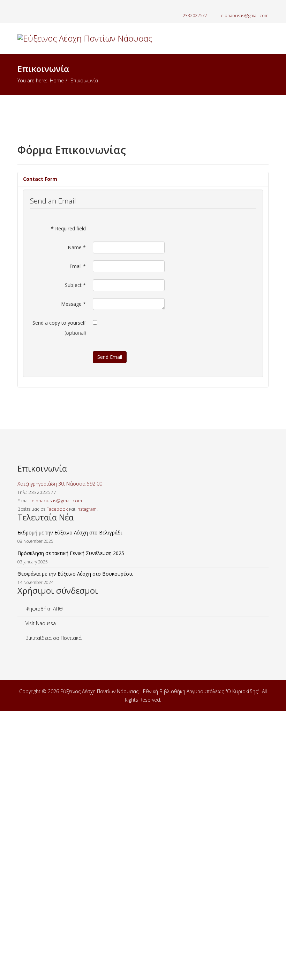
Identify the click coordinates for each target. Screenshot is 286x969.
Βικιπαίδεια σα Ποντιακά (53, 638)
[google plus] (29, 6)
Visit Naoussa (40, 623)
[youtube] (37, 6)
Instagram (86, 509)
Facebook (57, 509)
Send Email (109, 357)
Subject (75, 285)
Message (73, 304)
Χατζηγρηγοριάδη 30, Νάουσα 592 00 (59, 483)
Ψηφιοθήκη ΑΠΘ (43, 608)
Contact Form (40, 179)
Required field (68, 228)
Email (77, 266)
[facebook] (20, 6)
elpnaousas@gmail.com (245, 16)
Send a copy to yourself (59, 322)
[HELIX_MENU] (266, 69)
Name (77, 247)
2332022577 (195, 16)
